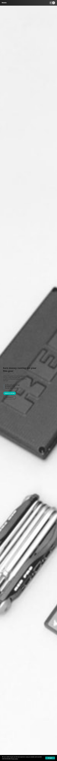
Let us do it (9, 397)
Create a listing (10, 393)
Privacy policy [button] (14, 758)
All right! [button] (50, 758)
